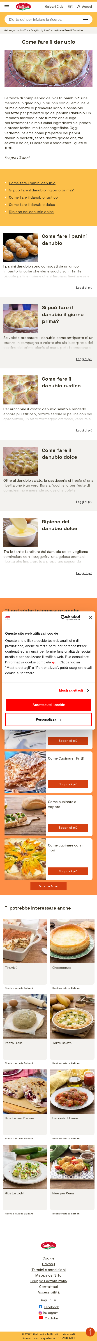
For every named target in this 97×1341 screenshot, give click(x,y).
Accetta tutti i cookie (48, 705)
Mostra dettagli (71, 690)
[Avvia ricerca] (83, 19)
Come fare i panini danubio (32, 183)
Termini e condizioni (48, 1269)
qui (55, 662)
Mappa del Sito (48, 1275)
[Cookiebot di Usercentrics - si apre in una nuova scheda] (61, 618)
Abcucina (18, 30)
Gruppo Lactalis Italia (48, 1281)
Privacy (48, 1264)
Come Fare (30, 30)
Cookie (48, 1258)
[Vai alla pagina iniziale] (48, 1247)
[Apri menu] (7, 7)
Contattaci (48, 1286)
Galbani (8, 30)
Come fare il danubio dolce (32, 204)
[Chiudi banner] (90, 617)
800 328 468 (65, 1338)
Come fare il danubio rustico (33, 197)
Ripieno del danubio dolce (31, 211)
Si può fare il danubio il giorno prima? (41, 190)
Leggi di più (84, 288)
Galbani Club (54, 7)
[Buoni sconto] (71, 6)
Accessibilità (49, 1292)
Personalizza (46, 719)
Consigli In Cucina (46, 30)
